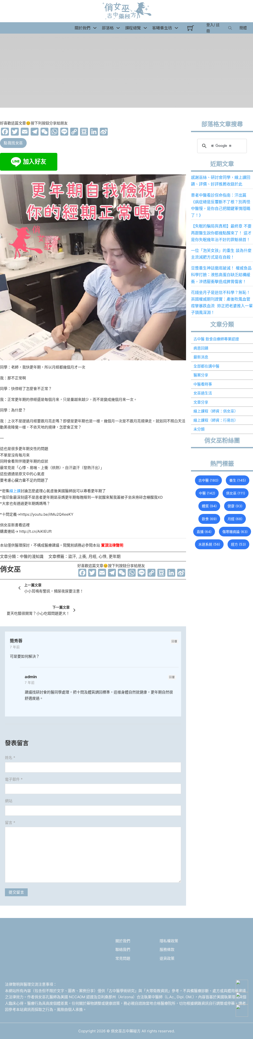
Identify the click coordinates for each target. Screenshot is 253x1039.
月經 (92, 556)
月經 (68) (235, 519)
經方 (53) (238, 544)
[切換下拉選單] (95, 28)
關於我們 (122, 940)
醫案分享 (200, 375)
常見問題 (122, 958)
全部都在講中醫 (206, 366)
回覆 (174, 641)
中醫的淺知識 (31, 556)
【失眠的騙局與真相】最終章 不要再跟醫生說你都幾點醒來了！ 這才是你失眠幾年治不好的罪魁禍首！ (221, 233)
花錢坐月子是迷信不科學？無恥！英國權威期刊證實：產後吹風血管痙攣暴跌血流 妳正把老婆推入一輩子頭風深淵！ (222, 302)
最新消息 (200, 357)
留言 (10, 822)
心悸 (102, 556)
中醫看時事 (202, 384)
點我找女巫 (13, 143)
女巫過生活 (202, 393)
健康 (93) (235, 506)
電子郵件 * (14, 779)
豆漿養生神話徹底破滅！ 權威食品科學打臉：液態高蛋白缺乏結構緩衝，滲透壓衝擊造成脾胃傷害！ (221, 274)
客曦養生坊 (162, 28)
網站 (8, 800)
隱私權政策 (169, 940)
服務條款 (167, 949)
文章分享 (200, 402)
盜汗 (72, 556)
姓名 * (10, 757)
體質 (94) (209, 506)
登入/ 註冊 (213, 28)
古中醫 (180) (208, 480)
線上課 (15, 491)
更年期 (115, 556)
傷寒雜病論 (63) (235, 532)
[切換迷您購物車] (190, 28)
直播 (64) (204, 532)
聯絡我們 (122, 949)
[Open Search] (230, 28)
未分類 (199, 429)
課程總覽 (133, 28)
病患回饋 (200, 348)
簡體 (243, 27)
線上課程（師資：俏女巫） (215, 411)
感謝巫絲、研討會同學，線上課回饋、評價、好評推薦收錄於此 (220, 180)
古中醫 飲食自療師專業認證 (216, 339)
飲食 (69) (209, 519)
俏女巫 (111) (235, 493)
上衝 (82, 556)
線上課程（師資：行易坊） (215, 420)
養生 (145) (237, 480)
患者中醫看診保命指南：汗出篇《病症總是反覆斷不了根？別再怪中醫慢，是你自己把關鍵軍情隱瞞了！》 (220, 205)
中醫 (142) (207, 493)
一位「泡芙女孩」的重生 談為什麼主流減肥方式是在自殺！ (221, 254)
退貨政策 (167, 958)
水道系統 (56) (209, 544)
